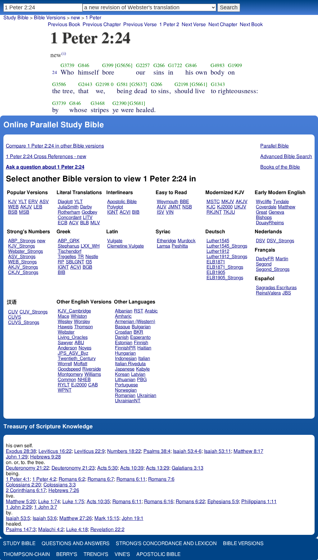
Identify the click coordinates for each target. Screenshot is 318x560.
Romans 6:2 (72, 479)
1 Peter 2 (169, 24)
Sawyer (65, 342)
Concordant (69, 217)
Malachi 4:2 (51, 529)
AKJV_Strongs (23, 267)
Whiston (79, 316)
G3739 (68, 65)
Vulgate (114, 241)
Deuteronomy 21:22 (27, 468)
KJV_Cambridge (74, 311)
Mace (63, 316)
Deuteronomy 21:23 (73, 468)
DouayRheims (270, 223)
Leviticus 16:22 (55, 451)
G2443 (85, 84)
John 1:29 (17, 456)
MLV (95, 223)
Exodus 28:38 (21, 451)
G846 (83, 65)
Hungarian (125, 353)
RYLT (64, 385)
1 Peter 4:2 (44, 479)
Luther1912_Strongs (227, 256)
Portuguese (126, 385)
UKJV (240, 207)
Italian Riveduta (130, 364)
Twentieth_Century (77, 358)
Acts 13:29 (157, 468)
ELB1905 (216, 272)
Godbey (89, 212)
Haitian (144, 348)
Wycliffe (263, 201)
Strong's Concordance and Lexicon (166, 543)
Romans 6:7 (101, 479)
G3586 (59, 84)
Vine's (122, 554)
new (75, 17)
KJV (12, 201)
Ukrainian (146, 395)
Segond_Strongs (272, 269)
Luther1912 (218, 251)
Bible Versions (50, 17)
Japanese (124, 369)
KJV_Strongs (21, 246)
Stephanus (68, 246)
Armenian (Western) (135, 321)
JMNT (174, 207)
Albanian (123, 311)
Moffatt (80, 364)
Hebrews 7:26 (63, 490)
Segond (263, 264)
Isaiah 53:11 (217, 451)
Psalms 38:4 (156, 451)
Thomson (83, 327)
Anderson (67, 348)
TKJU (229, 212)
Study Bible (16, 17)
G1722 (175, 65)
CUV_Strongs (34, 312)
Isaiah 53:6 (45, 518)
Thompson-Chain (26, 554)
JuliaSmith (68, 207)
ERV (33, 201)
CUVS (14, 317)
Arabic (151, 311)
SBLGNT (75, 262)
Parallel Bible (274, 145)
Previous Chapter (102, 24)
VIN (170, 212)
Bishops (264, 217)
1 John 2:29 (19, 507)
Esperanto (140, 337)
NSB (187, 207)
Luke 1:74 (49, 501)
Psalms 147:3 (21, 529)
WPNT (64, 390)
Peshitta (180, 246)
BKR (138, 332)
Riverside (91, 369)
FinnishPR (125, 348)
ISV (160, 212)
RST (138, 311)
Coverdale (266, 207)
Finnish (141, 342)
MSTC (213, 201)
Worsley (82, 321)
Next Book (251, 24)
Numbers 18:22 (124, 451)
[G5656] (124, 65)
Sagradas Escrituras (276, 287)
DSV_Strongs (280, 241)
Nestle (91, 256)
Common (67, 379)
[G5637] (138, 84)
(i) (63, 53)
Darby (86, 207)
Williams (92, 374)
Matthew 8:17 (248, 451)
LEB (38, 207)
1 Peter (93, 17)
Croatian (123, 332)
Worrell (65, 364)
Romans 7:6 (161, 479)
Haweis (65, 327)
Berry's (66, 554)
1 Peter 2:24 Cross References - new (46, 156)
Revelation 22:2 (107, 529)
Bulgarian (141, 327)
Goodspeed (69, 369)
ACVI (125, 212)
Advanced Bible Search (286, 156)
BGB (87, 267)
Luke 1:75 (73, 501)
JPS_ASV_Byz (73, 353)
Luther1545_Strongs (227, 246)
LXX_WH (90, 246)
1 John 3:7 (45, 507)
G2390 (119, 103)
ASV (44, 201)
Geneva (276, 212)
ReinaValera (268, 293)
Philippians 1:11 (259, 501)
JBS (286, 293)
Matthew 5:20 (21, 501)
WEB (13, 207)
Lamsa (163, 246)
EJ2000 (79, 385)
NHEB (84, 379)
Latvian (138, 374)
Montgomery (70, 374)
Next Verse (194, 24)
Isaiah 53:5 (18, 518)
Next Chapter (222, 24)
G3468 (98, 103)
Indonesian (126, 358)
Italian (144, 358)
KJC (211, 207)
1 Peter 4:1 (18, 479)
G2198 (103, 84)
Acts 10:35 (98, 501)
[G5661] (198, 84)
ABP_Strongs (21, 241)
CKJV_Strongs (23, 272)
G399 (108, 65)
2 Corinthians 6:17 (26, 490)
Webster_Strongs (25, 251)
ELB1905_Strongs (225, 277)
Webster (66, 332)
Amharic (123, 316)
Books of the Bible (280, 167)
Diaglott (65, 201)
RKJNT (214, 212)
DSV (260, 241)
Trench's (96, 554)
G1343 (218, 84)
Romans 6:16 (158, 501)
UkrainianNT (127, 400)
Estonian (123, 342)
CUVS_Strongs (23, 322)
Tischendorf (69, 251)
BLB (84, 223)
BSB (12, 212)
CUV (13, 312)
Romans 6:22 (190, 501)
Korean (122, 374)
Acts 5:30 (107, 468)
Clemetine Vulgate (125, 246)
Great (261, 212)
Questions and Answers (76, 543)
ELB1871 (216, 262)
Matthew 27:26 (75, 518)
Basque (122, 327)
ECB (62, 223)
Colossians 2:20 (23, 484)
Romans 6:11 (131, 479)
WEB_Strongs (22, 262)
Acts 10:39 (131, 468)
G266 (159, 65)
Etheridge (166, 241)
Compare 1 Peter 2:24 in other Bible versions (55, 145)
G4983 (218, 65)
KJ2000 (225, 207)
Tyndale (281, 201)
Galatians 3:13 (187, 468)
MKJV (227, 201)
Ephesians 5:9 (223, 501)
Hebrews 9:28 (45, 456)
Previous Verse (140, 24)
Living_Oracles (73, 337)
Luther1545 (218, 241)
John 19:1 (132, 518)
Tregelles (67, 256)
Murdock (187, 241)
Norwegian (126, 390)
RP (61, 262)
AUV (161, 207)
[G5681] (136, 103)
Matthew (286, 207)
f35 (89, 262)
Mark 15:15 (106, 518)
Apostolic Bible (158, 554)
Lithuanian (125, 379)
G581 (122, 84)
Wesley (65, 321)
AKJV (26, 207)
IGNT (112, 212)
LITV (88, 217)
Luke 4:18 (77, 529)
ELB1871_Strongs (225, 267)
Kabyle (143, 369)
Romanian (125, 395)
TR (81, 256)
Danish (122, 337)
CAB (93, 385)
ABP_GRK (69, 241)
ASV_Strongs (21, 256)
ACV (74, 223)
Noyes (85, 348)
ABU (79, 342)
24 (54, 72)
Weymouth (167, 201)
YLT (22, 201)
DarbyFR (265, 259)
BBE (184, 201)
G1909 (235, 65)
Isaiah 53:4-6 (187, 451)
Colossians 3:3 (59, 484)
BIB (135, 212)
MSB (24, 212)
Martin (281, 259)
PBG (142, 379)
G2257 (143, 65)
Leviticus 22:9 (89, 451)
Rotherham (69, 212)
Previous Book (64, 24)
